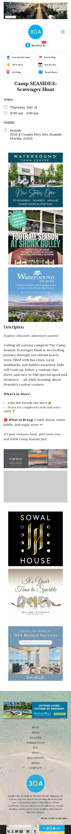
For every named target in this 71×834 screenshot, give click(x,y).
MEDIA (35, 763)
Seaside (15, 130)
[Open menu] (62, 31)
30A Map (16, 72)
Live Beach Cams (21, 57)
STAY (35, 752)
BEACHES (35, 737)
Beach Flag (50, 57)
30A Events (50, 64)
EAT (35, 747)
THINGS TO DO (35, 742)
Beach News (51, 72)
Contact (35, 768)
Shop (35, 727)
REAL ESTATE (35, 758)
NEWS (35, 732)
